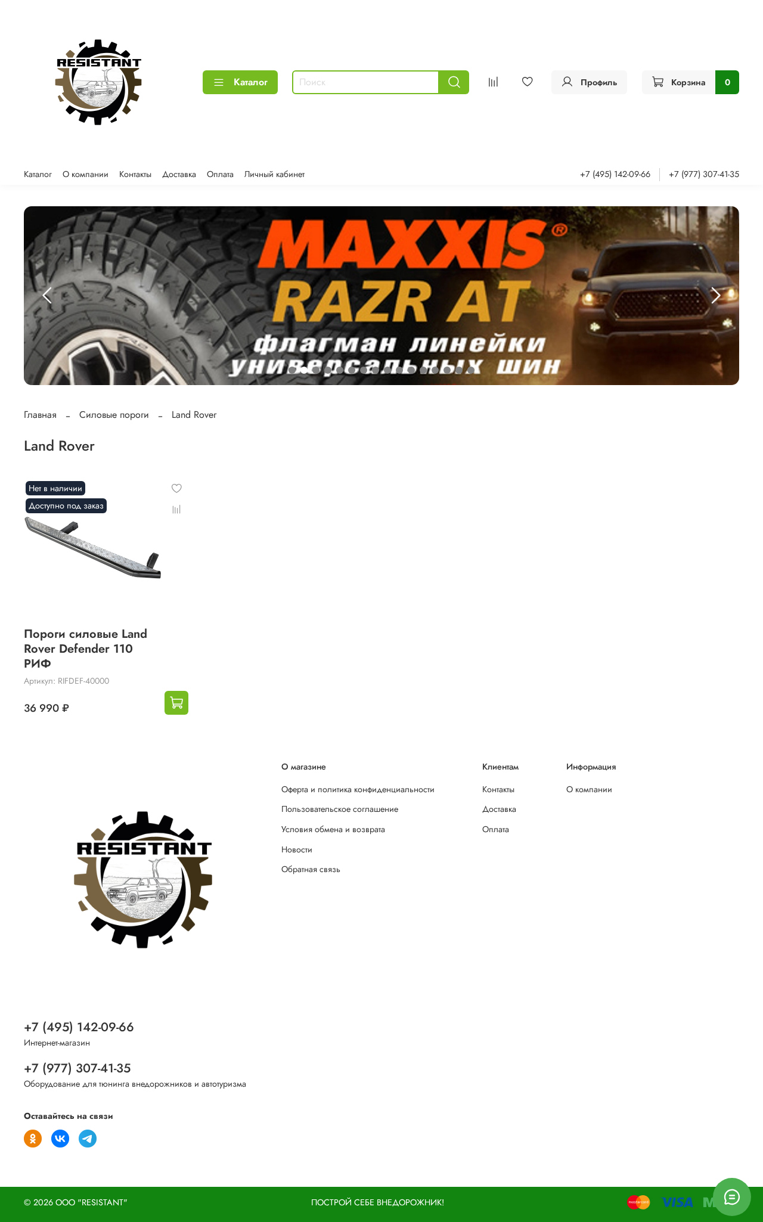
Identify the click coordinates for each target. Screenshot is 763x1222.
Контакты (135, 174)
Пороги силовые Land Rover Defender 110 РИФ (85, 648)
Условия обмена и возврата (333, 829)
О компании (85, 174)
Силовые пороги (114, 414)
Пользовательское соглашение (339, 809)
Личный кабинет (274, 174)
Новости (296, 849)
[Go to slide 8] (375, 370)
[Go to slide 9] (387, 370)
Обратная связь (310, 869)
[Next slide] (715, 295)
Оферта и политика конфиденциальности (358, 789)
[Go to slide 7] (363, 370)
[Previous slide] (47, 295)
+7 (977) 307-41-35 (704, 174)
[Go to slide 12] (423, 370)
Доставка (179, 174)
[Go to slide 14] (447, 370)
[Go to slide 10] (399, 370)
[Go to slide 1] (292, 370)
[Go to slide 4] (327, 370)
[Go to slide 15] (459, 370)
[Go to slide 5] (339, 370)
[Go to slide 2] (304, 370)
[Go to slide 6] (351, 370)
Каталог (251, 82)
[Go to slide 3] (316, 370)
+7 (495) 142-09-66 (615, 174)
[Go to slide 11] (411, 370)
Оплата (220, 174)
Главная (40, 414)
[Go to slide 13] (435, 370)
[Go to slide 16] (470, 370)
